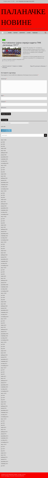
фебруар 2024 (4, 203)
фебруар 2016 (4, 406)
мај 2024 (3, 197)
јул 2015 (3, 421)
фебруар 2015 (4, 431)
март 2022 (3, 252)
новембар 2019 (4, 312)
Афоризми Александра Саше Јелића (26, 1)
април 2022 (3, 250)
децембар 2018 (4, 333)
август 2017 (3, 367)
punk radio (3, 126)
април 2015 (3, 427)
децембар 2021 (4, 259)
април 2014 (3, 453)
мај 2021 (3, 274)
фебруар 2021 (4, 280)
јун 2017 (3, 372)
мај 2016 (3, 399)
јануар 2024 (3, 205)
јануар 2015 (3, 433)
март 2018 (3, 352)
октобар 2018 (4, 338)
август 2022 (3, 242)
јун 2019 (3, 321)
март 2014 (3, 455)
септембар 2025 (4, 163)
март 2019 (3, 327)
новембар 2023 (4, 210)
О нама (28, 32)
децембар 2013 (4, 461)
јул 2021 (3, 269)
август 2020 (3, 293)
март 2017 (3, 378)
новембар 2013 (4, 463)
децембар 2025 (4, 156)
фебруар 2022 (4, 254)
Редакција (35, 32)
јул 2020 (3, 295)
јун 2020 (3, 297)
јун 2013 (3, 465)
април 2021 (3, 276)
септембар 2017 (4, 365)
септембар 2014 (4, 442)
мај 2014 (3, 450)
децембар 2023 (4, 208)
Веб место (3, 107)
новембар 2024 (4, 184)
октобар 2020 (4, 289)
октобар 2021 (4, 263)
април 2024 (3, 199)
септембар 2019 (4, 316)
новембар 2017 (4, 361)
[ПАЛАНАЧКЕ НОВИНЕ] (2, 32)
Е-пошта (3, 101)
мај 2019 (3, 323)
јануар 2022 (3, 257)
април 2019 (3, 325)
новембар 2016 (4, 386)
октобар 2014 (4, 440)
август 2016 (3, 393)
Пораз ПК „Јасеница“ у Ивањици (38, 66)
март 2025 (3, 176)
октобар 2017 (4, 363)
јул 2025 (3, 167)
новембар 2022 (4, 235)
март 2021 (3, 278)
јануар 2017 (3, 382)
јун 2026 (3, 144)
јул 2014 (3, 446)
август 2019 (3, 318)
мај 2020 (3, 299)
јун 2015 (3, 423)
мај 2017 (3, 374)
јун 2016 (3, 397)
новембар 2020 (4, 286)
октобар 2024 (4, 186)
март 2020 (3, 303)
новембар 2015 (4, 412)
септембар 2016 (4, 391)
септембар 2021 (4, 265)
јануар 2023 (3, 231)
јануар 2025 (3, 180)
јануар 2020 (3, 308)
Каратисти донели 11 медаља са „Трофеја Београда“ (12, 66)
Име (2, 95)
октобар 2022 (4, 237)
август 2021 (3, 267)
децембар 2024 (4, 182)
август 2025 (3, 165)
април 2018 (3, 350)
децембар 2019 (4, 310)
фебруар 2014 (4, 457)
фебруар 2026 (4, 152)
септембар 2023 (4, 214)
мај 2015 (3, 425)
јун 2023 (3, 220)
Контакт (16, 32)
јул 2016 (3, 395)
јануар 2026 (3, 154)
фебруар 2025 (4, 178)
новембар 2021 (4, 261)
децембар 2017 (4, 359)
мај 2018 (3, 348)
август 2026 (3, 139)
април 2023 (3, 225)
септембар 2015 (4, 416)
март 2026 (3, 150)
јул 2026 (3, 142)
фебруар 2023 (4, 229)
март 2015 (3, 429)
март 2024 (3, 201)
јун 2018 (3, 346)
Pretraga (45, 135)
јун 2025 (3, 169)
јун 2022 (3, 246)
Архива (10, 32)
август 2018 (3, 342)
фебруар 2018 (4, 355)
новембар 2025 (4, 159)
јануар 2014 (3, 459)
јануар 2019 (3, 331)
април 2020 (3, 301)
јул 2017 (3, 369)
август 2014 (3, 444)
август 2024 (3, 191)
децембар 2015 (4, 410)
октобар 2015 (4, 414)
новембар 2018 (4, 335)
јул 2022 (3, 244)
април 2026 (3, 148)
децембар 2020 (4, 284)
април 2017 (3, 376)
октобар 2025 (4, 161)
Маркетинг (22, 32)
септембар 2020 (4, 291)
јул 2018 (3, 344)
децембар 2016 (4, 384)
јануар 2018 (3, 357)
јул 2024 (3, 193)
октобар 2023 (4, 212)
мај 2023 (3, 223)
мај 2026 (3, 146)
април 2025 (3, 174)
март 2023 (3, 227)
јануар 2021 (3, 282)
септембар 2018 (4, 340)
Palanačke (13, 60)
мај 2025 (3, 171)
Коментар (4, 78)
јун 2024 (3, 195)
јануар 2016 (3, 408)
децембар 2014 (4, 436)
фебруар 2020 (4, 306)
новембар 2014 (4, 438)
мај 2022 (3, 248)
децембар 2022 (4, 233)
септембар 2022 (4, 240)
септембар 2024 (4, 188)
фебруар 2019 (4, 329)
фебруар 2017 (4, 380)
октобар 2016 (4, 389)
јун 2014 (3, 448)
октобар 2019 (4, 314)
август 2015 (3, 418)
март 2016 (3, 404)
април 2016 (3, 401)
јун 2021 (3, 271)
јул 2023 (3, 218)
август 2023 (3, 216)
